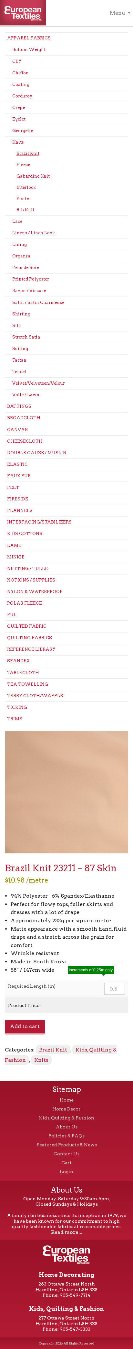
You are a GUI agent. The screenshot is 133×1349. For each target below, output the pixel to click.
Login (66, 1171)
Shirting (21, 314)
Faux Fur (19, 475)
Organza (21, 256)
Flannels (20, 510)
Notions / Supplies (31, 580)
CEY (17, 61)
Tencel (19, 371)
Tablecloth (23, 672)
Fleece (23, 164)
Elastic (17, 464)
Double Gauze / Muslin (36, 452)
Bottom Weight (29, 49)
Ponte (22, 198)
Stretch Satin (26, 337)
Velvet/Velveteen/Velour (38, 383)
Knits (18, 142)
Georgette (22, 130)
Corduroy (22, 96)
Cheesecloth (25, 441)
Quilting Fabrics (29, 637)
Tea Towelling (27, 684)
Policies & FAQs (66, 1135)
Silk (16, 325)
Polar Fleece (24, 603)
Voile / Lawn (25, 394)
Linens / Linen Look (33, 232)
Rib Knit (25, 209)
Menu (117, 13)
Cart (66, 1162)
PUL (11, 614)
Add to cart (25, 1026)
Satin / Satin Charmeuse (38, 302)
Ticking (17, 707)
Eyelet (19, 119)
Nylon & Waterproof (35, 591)
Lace (17, 221)
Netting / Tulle (27, 568)
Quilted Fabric (26, 626)
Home (67, 1099)
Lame (14, 545)
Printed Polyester (30, 279)
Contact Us (66, 1153)
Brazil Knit (27, 153)
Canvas (17, 429)
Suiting (20, 348)
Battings (19, 406)
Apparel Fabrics (29, 38)
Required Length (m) (32, 986)
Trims (14, 718)
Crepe (18, 107)
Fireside (17, 499)
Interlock (26, 187)
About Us (66, 1126)
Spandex (18, 660)
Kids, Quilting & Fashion (66, 1117)
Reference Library (31, 649)
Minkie (16, 557)
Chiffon (20, 73)
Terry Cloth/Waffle (35, 695)
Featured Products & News (66, 1144)
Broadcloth (23, 417)
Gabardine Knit (33, 176)
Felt (13, 487)
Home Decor (66, 1108)
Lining (19, 244)
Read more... (66, 1232)
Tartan (19, 360)
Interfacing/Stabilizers (39, 522)
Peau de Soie (25, 267)
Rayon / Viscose (29, 290)
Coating (20, 84)
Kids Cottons (24, 533)
